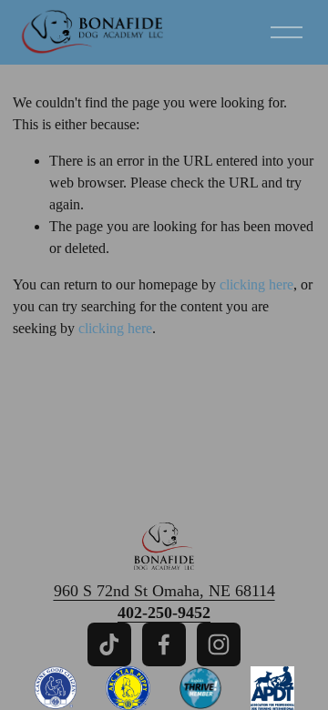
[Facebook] (164, 644)
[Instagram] (219, 644)
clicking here (256, 284)
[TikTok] (109, 644)
